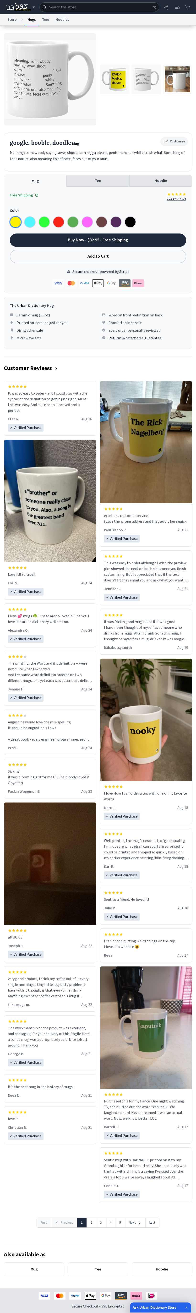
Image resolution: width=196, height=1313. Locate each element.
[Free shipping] (177, 7)
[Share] (166, 7)
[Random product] (154, 7)
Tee (98, 180)
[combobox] (99, 7)
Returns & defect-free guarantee (135, 338)
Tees (45, 19)
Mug (35, 181)
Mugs (31, 19)
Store (11, 19)
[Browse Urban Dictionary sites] (20, 7)
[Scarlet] (58, 222)
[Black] (130, 222)
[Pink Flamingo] (87, 222)
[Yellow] (15, 222)
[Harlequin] (44, 222)
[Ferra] (101, 222)
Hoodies (62, 19)
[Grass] (73, 222)
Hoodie (161, 180)
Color (14, 210)
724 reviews (176, 199)
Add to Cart (98, 256)
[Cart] (187, 7)
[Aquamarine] (30, 222)
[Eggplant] (116, 222)
